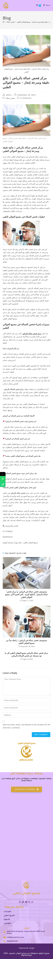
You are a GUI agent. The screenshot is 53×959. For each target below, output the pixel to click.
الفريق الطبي (9, 916)
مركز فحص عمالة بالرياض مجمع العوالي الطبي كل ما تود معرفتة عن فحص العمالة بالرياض (26, 654)
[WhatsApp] (3, 478)
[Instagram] (20, 902)
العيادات (7, 912)
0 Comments (25, 98)
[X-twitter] (29, 902)
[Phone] (3, 484)
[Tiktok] (23, 902)
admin (9, 95)
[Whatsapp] (32, 902)
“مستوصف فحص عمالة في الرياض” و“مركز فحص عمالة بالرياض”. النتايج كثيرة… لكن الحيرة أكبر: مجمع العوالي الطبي (26, 594)
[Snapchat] (26, 902)
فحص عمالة (10, 98)
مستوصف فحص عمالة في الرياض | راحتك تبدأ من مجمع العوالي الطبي (26, 641)
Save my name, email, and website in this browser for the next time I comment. (26, 726)
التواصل (7, 924)
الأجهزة (7, 920)
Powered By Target (26, 948)
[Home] (3, 22)
